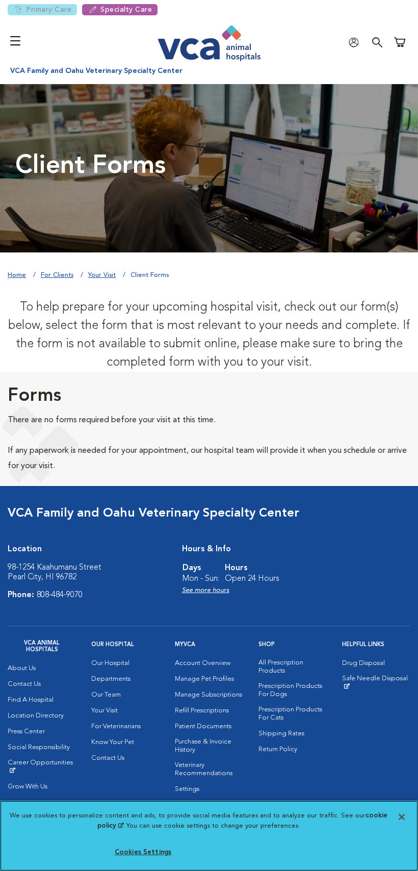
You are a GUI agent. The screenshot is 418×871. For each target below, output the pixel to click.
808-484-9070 (60, 595)
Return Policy (277, 749)
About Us (22, 668)
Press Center (26, 731)
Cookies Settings (143, 852)
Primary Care (48, 9)
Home (17, 275)
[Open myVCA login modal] (356, 42)
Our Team (106, 694)
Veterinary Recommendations (203, 769)
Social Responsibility (39, 747)
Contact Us (24, 684)
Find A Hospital (31, 700)
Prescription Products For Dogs (290, 690)
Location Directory (36, 715)
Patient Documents (203, 726)
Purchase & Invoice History (203, 745)
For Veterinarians (116, 726)
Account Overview (202, 663)
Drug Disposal (363, 663)
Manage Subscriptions (208, 694)
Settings (187, 789)
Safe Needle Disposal (376, 682)
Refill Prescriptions (202, 710)
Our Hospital (110, 663)
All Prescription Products (280, 666)
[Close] (401, 817)
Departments (110, 679)
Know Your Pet (112, 742)
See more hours (205, 590)
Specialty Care (126, 9)
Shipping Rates (281, 733)
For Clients (57, 275)
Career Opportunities (42, 766)
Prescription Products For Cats (290, 713)
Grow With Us (27, 786)
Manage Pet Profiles (204, 679)
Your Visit (102, 275)
